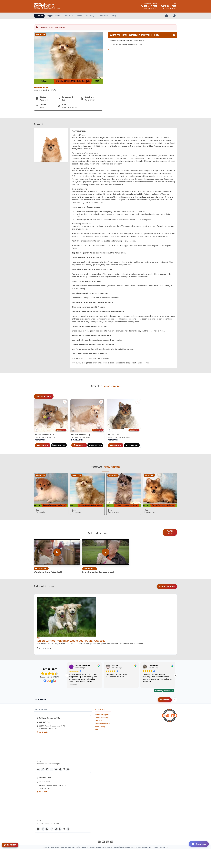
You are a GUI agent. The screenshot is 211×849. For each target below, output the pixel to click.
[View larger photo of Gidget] (65, 402)
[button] (175, 675)
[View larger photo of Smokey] (101, 402)
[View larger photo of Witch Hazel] (138, 402)
